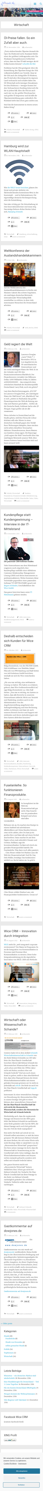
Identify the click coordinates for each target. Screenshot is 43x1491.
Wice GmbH (9, 588)
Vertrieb (32, 766)
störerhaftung (32, 234)
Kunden (19, 764)
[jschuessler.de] (8, 3)
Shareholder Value (26, 498)
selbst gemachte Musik (15, 1346)
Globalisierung (31, 496)
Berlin (31, 328)
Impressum (22, 1463)
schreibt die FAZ (29, 64)
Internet (26, 761)
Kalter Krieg (29, 130)
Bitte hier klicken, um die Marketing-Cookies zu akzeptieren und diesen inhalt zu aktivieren (21, 458)
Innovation (23, 1003)
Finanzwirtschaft (19, 496)
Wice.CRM (12, 1006)
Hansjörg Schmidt (15, 212)
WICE (22, 620)
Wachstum (12, 769)
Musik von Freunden (14, 1342)
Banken (27, 493)
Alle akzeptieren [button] (21, 1471)
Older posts (6, 1323)
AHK (26, 328)
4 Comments (11, 1212)
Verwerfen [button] (21, 1478)
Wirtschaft (16, 130)
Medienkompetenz (11, 766)
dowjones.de (9, 1252)
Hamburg (22, 234)
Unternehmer (23, 766)
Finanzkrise (8, 496)
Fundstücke (10, 1338)
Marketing (27, 764)
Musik (6, 1336)
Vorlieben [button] (21, 1485)
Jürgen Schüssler (11, 586)
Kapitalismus (9, 498)
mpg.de (34, 1088)
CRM (21, 617)
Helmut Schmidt (25, 1207)
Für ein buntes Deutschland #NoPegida (20, 1388)
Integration (32, 1003)
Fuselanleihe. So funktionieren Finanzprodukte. (15, 789)
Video (36, 498)
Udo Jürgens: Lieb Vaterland (15, 1400)
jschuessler (28, 47)
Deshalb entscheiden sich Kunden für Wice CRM (18, 640)
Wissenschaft (31, 1210)
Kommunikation (10, 764)
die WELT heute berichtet (18, 188)
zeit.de (18, 1085)
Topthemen (9, 1353)
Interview (26, 617)
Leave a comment (12, 132)
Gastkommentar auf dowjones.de (17, 1291)
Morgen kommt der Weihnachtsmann (19, 1394)
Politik (9, 130)
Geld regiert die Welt (18, 344)
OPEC (37, 130)
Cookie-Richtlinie (10, 1463)
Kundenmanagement (11, 620)
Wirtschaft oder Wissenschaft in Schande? (15, 1024)
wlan (6, 237)
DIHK (36, 328)
